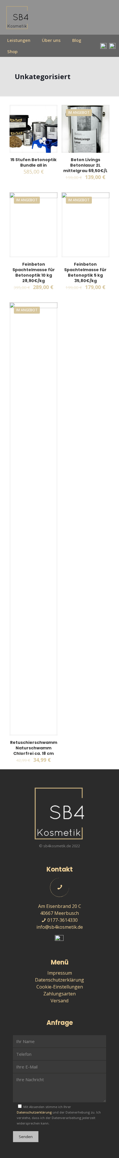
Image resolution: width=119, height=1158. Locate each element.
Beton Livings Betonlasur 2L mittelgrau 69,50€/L (85, 165)
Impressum (59, 973)
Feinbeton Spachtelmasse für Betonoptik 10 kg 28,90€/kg (33, 272)
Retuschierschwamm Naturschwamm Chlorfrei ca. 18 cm (33, 748)
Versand (59, 1000)
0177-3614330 (62, 920)
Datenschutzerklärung (59, 980)
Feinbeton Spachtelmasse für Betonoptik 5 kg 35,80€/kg (85, 272)
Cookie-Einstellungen (59, 987)
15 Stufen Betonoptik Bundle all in (33, 162)
